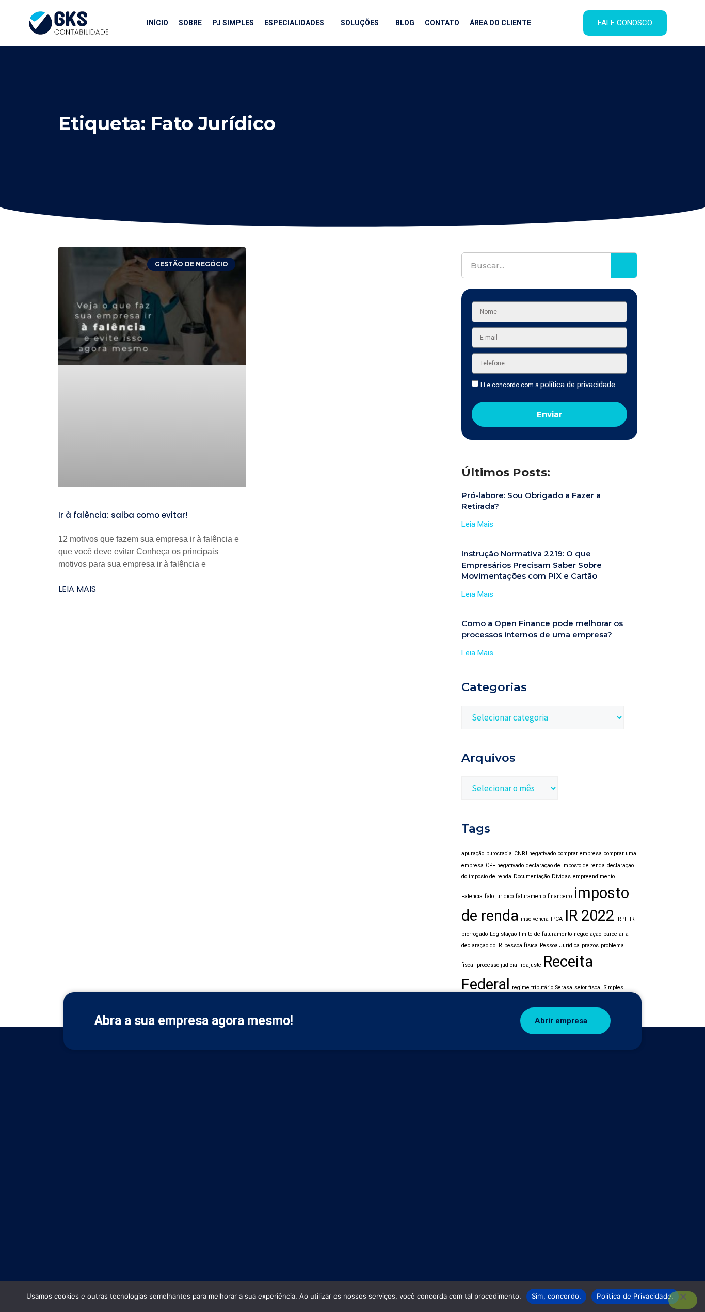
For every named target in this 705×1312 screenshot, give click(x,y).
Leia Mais (477, 524)
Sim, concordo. (557, 1296)
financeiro (560, 896)
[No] (682, 1300)
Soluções (360, 23)
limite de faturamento (545, 934)
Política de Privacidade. (635, 1296)
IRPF (622, 919)
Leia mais (77, 589)
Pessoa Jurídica (560, 945)
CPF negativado (505, 865)
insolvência (535, 919)
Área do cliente (500, 23)
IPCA (557, 919)
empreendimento (594, 876)
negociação (587, 934)
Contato (442, 23)
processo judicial (498, 965)
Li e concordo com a (548, 385)
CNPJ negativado (535, 853)
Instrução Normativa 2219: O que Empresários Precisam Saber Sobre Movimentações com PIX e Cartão (531, 565)
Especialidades (294, 23)
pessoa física (521, 945)
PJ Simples (233, 23)
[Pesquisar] (624, 265)
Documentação (532, 876)
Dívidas (561, 876)
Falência (472, 896)
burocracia (499, 853)
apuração (472, 853)
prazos (590, 945)
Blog (404, 23)
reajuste (531, 965)
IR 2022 (589, 915)
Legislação (503, 934)
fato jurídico (499, 896)
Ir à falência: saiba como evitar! (123, 514)
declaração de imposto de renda (565, 865)
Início (157, 23)
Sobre (190, 23)
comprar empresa (580, 853)
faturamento (531, 896)
